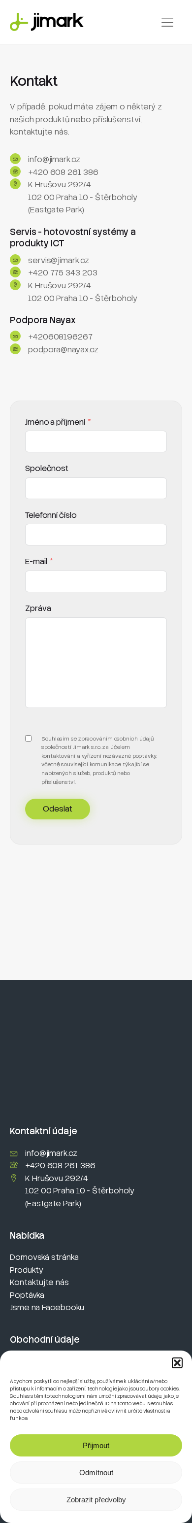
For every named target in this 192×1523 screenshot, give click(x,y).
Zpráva (38, 608)
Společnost (46, 468)
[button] (177, 1363)
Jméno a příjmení (55, 422)
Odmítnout (96, 1472)
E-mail (36, 561)
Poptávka (27, 1295)
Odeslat (57, 809)
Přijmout (96, 1445)
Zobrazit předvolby (96, 1499)
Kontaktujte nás (39, 1282)
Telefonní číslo (51, 515)
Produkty (26, 1270)
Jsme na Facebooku (47, 1307)
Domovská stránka (44, 1257)
